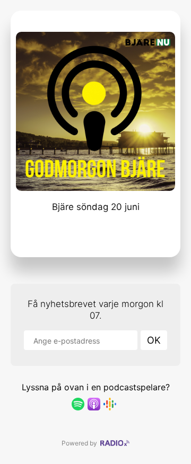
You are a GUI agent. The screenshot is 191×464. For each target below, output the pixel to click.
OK (154, 340)
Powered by (81, 443)
